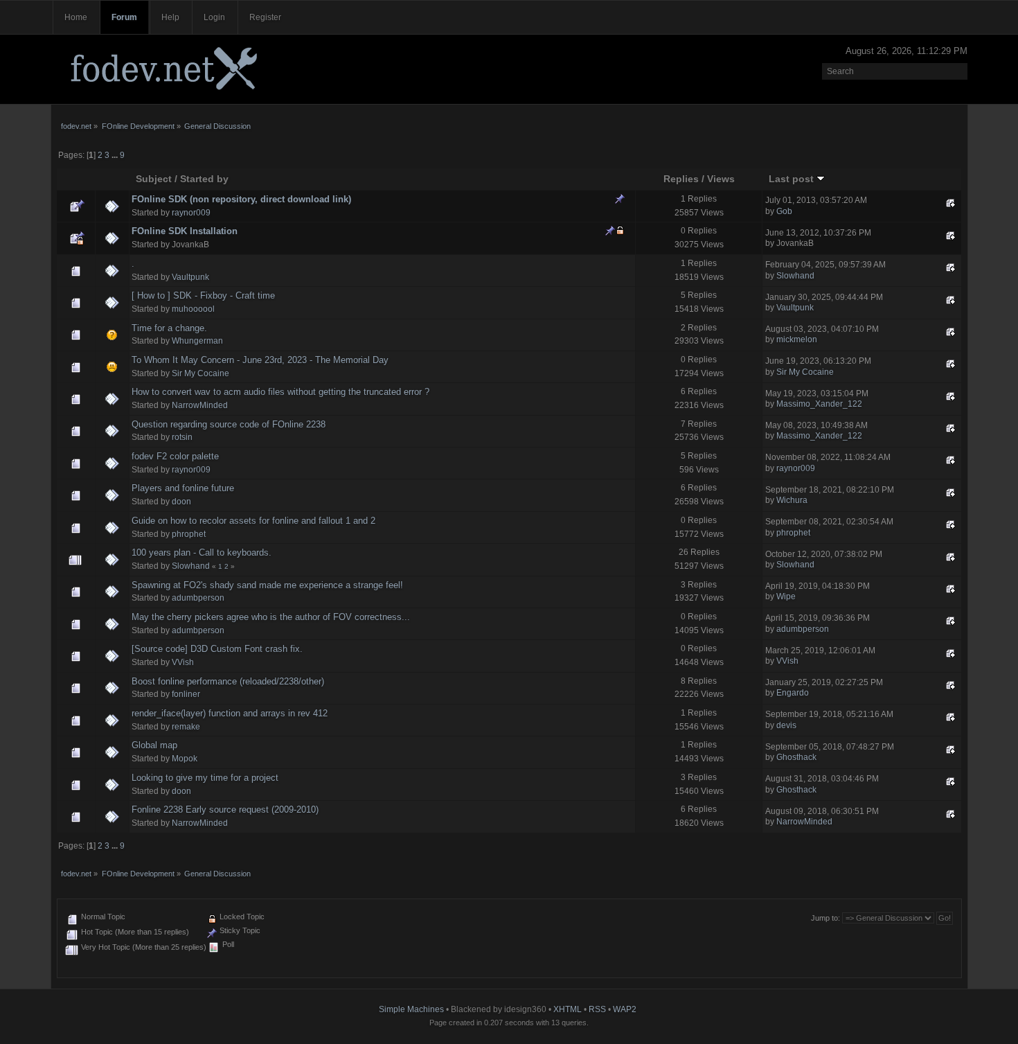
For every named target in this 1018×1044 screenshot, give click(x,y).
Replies (681, 179)
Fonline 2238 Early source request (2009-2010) (225, 809)
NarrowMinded (200, 405)
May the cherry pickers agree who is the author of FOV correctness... (271, 617)
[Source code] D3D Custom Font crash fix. (217, 649)
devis (786, 725)
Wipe (786, 596)
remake (186, 727)
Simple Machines (411, 1009)
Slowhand (795, 276)
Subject (154, 179)
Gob (784, 211)
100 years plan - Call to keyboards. (201, 552)
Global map (154, 745)
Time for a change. (169, 328)
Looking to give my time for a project (205, 777)
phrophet (189, 534)
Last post (792, 179)
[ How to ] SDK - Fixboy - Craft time (203, 295)
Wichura (791, 500)
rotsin (182, 437)
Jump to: (825, 918)
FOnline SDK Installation (185, 231)
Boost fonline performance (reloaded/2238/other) (228, 681)
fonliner (186, 694)
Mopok (184, 758)
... (115, 155)
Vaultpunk (190, 277)
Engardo (792, 693)
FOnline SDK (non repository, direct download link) (241, 199)
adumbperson (198, 598)
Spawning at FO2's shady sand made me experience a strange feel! (267, 585)
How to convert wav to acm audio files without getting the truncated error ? (280, 392)
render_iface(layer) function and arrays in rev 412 (230, 713)
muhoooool (193, 309)
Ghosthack (796, 757)
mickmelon (796, 339)
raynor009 (191, 213)
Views (721, 179)
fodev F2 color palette (175, 456)
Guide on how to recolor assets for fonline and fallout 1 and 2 (253, 520)
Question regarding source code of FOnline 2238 (228, 424)
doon (181, 501)
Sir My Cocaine (200, 373)
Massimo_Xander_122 (819, 404)
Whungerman (197, 341)
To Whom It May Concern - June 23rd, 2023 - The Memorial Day (260, 360)
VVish (183, 662)
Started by (204, 179)
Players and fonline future (183, 488)
